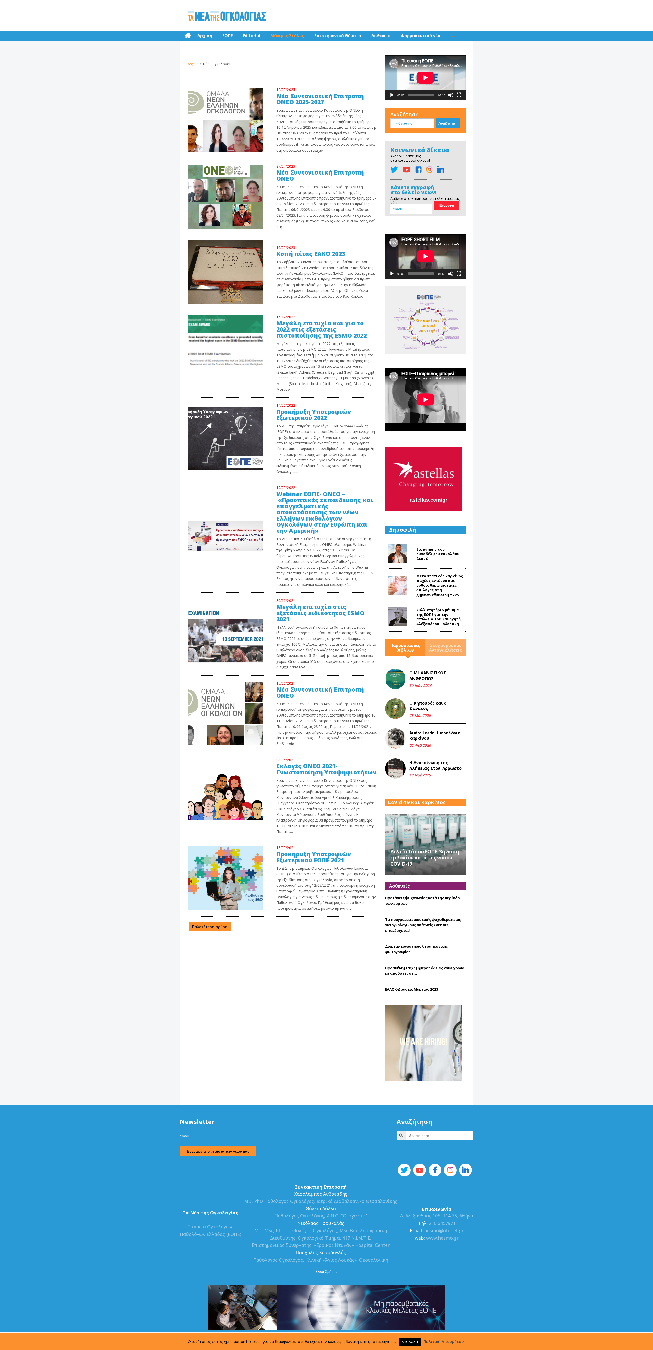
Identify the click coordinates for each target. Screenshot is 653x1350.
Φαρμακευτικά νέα (421, 35)
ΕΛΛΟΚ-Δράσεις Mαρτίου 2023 (411, 989)
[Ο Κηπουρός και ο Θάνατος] (395, 708)
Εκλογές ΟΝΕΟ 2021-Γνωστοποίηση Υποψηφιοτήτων (326, 769)
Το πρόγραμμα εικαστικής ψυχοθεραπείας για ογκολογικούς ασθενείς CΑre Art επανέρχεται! (423, 925)
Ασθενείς (381, 35)
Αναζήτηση (404, 114)
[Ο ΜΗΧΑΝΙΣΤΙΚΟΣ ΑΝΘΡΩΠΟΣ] (395, 679)
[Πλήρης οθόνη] (458, 95)
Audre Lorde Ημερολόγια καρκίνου (435, 735)
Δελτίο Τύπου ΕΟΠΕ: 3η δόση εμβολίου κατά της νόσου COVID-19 (424, 857)
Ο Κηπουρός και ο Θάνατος (427, 705)
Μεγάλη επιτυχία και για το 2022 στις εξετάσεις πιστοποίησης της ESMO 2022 (321, 329)
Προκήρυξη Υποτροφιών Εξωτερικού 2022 (313, 415)
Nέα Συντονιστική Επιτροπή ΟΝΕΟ (320, 175)
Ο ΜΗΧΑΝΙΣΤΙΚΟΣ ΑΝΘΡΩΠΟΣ (427, 675)
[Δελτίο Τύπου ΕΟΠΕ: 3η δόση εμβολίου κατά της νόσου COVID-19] (425, 844)
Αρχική (204, 35)
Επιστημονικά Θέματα (337, 35)
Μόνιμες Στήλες (287, 35)
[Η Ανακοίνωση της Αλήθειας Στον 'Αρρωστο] (395, 768)
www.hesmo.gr (442, 1238)
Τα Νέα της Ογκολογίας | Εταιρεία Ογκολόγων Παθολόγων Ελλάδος (226, 16)
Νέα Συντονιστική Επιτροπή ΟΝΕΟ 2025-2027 (320, 99)
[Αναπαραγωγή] (391, 95)
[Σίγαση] (450, 95)
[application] (425, 77)
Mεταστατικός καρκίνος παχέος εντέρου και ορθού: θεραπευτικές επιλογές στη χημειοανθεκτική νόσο (439, 585)
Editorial (251, 35)
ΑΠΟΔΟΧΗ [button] (410, 1341)
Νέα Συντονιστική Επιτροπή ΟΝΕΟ (320, 692)
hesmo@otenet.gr (443, 1230)
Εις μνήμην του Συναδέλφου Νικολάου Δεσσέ (437, 554)
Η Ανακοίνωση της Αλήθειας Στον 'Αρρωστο (435, 765)
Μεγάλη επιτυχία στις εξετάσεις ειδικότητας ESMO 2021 (320, 613)
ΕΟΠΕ (227, 35)
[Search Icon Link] (453, 36)
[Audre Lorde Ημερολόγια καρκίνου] (395, 738)
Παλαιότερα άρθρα (210, 926)
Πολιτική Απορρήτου (443, 1341)
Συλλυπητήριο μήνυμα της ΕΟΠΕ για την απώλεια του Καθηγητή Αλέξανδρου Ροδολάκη (438, 616)
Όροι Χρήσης (326, 1271)
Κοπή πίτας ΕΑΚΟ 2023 (310, 254)
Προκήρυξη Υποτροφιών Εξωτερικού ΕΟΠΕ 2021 (313, 857)
